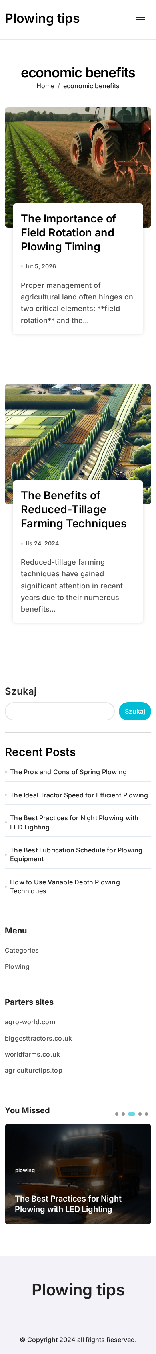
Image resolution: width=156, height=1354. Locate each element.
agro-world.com (30, 1022)
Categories (22, 950)
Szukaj (20, 691)
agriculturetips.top (33, 1070)
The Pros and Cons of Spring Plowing (68, 772)
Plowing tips (42, 18)
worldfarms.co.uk (32, 1054)
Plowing (17, 966)
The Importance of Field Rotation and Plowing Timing (68, 232)
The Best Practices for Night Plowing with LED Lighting (74, 822)
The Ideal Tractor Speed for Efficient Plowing (79, 795)
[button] (116, 1114)
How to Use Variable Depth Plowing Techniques (65, 886)
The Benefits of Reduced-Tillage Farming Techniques (74, 509)
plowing (25, 1170)
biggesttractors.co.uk (38, 1038)
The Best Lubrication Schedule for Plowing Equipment (76, 854)
